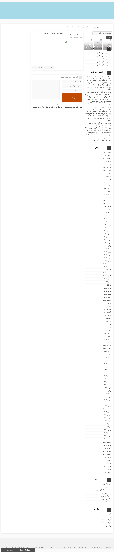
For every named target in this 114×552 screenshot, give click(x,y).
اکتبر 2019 (108, 378)
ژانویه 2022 (107, 297)
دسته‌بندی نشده (98, 27)
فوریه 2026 (107, 152)
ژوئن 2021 (108, 318)
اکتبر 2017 (108, 448)
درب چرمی (107, 487)
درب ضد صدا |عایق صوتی (103, 490)
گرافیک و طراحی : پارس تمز (18, 550)
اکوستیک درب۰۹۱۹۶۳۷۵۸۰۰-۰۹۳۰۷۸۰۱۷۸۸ (61, 34)
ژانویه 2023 (107, 261)
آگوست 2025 (107, 170)
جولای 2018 (107, 421)
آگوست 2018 (107, 418)
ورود (109, 516)
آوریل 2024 (107, 215)
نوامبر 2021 (107, 303)
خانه (107, 27)
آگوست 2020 (107, 348)
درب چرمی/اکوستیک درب (103, 53)
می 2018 (108, 427)
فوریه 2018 (107, 436)
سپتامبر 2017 (107, 451)
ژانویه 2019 (107, 406)
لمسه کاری (107, 502)
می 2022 (108, 285)
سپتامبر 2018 (107, 415)
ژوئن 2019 (108, 391)
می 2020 (108, 357)
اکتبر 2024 (108, 197)
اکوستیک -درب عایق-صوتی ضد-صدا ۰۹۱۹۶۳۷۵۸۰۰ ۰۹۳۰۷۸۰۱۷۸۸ (99, 139)
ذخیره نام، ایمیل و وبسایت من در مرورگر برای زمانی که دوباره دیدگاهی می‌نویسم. (57, 107)
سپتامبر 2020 (107, 345)
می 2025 (108, 176)
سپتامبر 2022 (107, 273)
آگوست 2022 (107, 276)
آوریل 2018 (107, 430)
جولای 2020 (107, 351)
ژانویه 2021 (107, 333)
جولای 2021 (107, 315)
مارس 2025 (107, 182)
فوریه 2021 (107, 330)
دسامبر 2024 (107, 191)
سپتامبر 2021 (107, 309)
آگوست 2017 (107, 454)
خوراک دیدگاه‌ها (106, 522)
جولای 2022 (107, 279)
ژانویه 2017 (107, 472)
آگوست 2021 (107, 312)
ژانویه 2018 (107, 439)
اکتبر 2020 (108, 342)
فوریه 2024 (107, 221)
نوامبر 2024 (107, 194)
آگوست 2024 (107, 203)
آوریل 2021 (107, 324)
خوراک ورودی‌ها (106, 519)
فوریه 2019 (107, 403)
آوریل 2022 (107, 288)
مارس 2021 (107, 327)
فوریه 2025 (107, 185)
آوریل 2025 (107, 179)
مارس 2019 (107, 400)
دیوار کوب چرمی (106, 496)
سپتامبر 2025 (107, 167)
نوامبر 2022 (107, 267)
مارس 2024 (107, 218)
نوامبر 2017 (107, 445)
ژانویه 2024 (107, 224)
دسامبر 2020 (107, 336)
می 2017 (108, 463)
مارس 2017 (107, 469)
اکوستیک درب (107, 484)
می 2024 (108, 212)
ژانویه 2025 (107, 188)
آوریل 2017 (107, 466)
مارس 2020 (107, 363)
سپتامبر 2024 (107, 200)
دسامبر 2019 (107, 372)
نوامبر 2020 (107, 339)
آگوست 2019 (107, 384)
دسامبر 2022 (107, 264)
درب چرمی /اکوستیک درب (103, 59)
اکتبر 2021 (108, 306)
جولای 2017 (107, 457)
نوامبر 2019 (107, 375)
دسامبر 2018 (107, 409)
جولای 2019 (107, 388)
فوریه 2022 (107, 294)
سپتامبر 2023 (107, 237)
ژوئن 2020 (108, 354)
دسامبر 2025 (107, 158)
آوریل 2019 (107, 397)
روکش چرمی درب (105, 499)
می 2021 (108, 321)
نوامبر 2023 (107, 230)
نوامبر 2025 (107, 161)
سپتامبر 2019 (107, 381)
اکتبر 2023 (108, 234)
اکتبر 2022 (108, 270)
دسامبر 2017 (107, 442)
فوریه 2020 (107, 366)
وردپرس (108, 526)
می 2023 (108, 249)
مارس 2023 (107, 255)
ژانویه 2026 (107, 155)
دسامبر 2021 (107, 300)
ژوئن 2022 (108, 282)
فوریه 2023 (107, 258)
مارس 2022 (107, 291)
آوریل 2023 (107, 252)
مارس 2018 (107, 433)
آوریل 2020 (107, 360)
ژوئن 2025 (108, 173)
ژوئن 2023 (108, 246)
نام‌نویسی (108, 513)
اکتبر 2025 (108, 164)
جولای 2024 (107, 206)
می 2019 (108, 394)
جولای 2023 (107, 243)
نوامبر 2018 (107, 412)
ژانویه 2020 (107, 369)
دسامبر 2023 (107, 227)
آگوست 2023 (107, 240)
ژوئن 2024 (108, 209)
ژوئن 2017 (108, 460)
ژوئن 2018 (108, 424)
